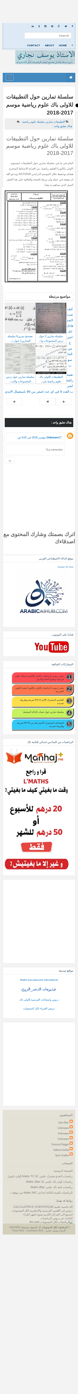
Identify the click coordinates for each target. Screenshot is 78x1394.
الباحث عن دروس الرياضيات (56, 1218)
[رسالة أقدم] (14, 401)
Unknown (52, 437)
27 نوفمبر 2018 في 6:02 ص (39, 437)
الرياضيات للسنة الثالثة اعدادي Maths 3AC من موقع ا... (41, 1192)
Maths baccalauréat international (39, 979)
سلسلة (40, 121)
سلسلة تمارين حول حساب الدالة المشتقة (43, 711)
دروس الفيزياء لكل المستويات (39, 1008)
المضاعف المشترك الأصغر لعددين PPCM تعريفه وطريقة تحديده (40, 724)
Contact (33, 45)
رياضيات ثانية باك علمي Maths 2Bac (52, 1187)
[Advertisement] (39, 11)
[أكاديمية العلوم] (39, 989)
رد (10, 460)
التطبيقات (59, 121)
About (49, 45)
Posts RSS (18, 1230)
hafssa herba (61, 1149)
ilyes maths (62, 1155)
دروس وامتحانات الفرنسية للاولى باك (39, 999)
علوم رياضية (28, 121)
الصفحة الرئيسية (63, 1170)
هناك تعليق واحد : (62, 126)
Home (63, 45)
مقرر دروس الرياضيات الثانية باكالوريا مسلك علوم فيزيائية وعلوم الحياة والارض (39, 677)
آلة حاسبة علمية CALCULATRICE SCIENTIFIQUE (43, 1206)
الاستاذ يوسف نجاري (55, 1230)
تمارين (49, 121)
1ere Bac (63, 1122)
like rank (35, 1221)
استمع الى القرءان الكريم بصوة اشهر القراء (48, 1214)
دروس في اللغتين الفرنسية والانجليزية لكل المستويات (42, 1210)
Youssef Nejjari (60, 1144)
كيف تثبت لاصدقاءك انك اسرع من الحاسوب (70, 337)
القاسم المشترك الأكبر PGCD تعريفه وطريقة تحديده (42, 701)
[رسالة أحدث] (63, 401)
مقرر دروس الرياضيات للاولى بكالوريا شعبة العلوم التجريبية (39, 689)
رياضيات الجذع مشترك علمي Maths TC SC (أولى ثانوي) (40, 1176)
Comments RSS (34, 1230)
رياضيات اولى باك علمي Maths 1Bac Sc (49, 1181)
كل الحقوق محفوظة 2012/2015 (25, 1227)
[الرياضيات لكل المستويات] (56, 1221)
